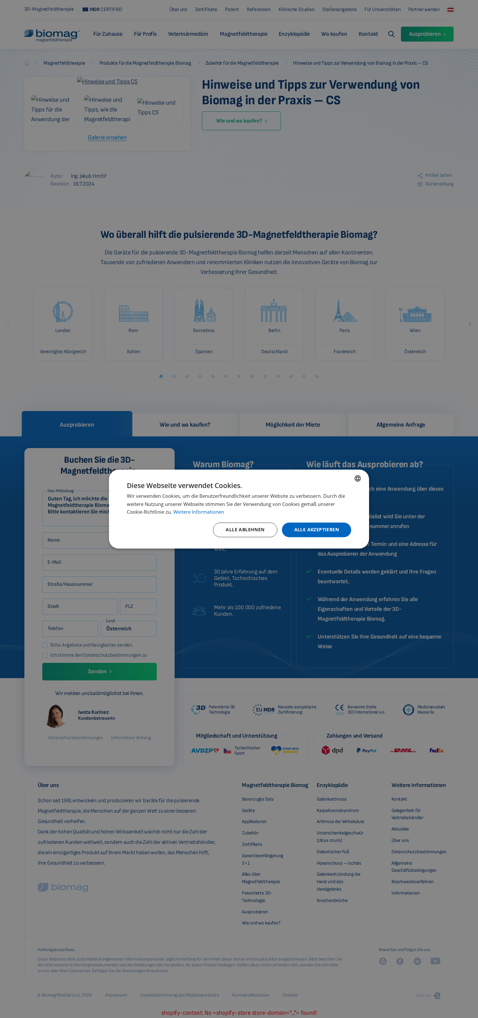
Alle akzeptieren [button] (316, 529)
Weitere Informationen (198, 512)
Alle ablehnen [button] (245, 529)
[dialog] (239, 509)
